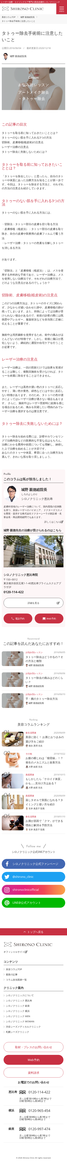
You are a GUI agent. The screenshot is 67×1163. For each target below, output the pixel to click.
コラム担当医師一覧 (16, 979)
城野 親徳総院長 (27, 17)
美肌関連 (30, 774)
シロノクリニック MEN (18, 1016)
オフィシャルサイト (14, 951)
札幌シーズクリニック (17, 1031)
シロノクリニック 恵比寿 (19, 1000)
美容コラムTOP (9, 17)
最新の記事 (12, 974)
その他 (29, 753)
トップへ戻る (35, 932)
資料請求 (33, 1073)
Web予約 (33, 1060)
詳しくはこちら (52, 521)
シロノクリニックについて (20, 995)
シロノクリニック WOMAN (20, 1021)
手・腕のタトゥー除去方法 (42, 698)
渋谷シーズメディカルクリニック (23, 1026)
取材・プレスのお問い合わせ (33, 1047)
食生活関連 (31, 732)
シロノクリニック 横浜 (18, 1011)
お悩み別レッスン (34, 652)
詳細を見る (33, 603)
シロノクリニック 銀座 (18, 1005)
